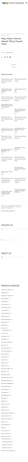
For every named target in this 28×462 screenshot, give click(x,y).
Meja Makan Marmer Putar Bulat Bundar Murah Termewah (7, 150)
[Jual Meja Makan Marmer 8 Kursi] (7, 163)
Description (14, 64)
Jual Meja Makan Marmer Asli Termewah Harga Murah (20, 129)
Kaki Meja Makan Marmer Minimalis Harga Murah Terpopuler (20, 110)
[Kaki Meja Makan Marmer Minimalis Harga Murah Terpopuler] (21, 101)
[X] (7, 57)
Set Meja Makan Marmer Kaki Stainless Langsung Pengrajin (6, 90)
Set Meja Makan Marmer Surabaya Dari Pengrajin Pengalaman (20, 191)
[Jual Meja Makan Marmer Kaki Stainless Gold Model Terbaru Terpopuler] (7, 99)
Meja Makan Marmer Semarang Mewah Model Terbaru (20, 169)
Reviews (14, 67)
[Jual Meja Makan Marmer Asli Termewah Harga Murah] (21, 121)
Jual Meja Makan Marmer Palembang (20, 148)
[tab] (14, 64)
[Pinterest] (10, 57)
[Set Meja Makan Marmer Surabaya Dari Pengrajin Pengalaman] (21, 183)
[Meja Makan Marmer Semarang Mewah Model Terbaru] (21, 161)
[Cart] (26, 3)
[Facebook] (5, 57)
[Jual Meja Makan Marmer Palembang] (21, 140)
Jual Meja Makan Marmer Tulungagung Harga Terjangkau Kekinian (6, 193)
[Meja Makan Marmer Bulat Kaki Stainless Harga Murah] (7, 121)
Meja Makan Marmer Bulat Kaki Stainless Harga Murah (7, 129)
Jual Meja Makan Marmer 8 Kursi (7, 172)
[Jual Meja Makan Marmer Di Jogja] (21, 82)
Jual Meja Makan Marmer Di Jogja (21, 89)
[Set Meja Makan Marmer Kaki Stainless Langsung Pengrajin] (7, 82)
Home (2, 33)
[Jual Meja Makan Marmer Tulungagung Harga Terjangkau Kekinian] (7, 184)
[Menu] (2, 3)
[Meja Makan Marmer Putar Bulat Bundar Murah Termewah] (7, 141)
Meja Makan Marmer (9, 33)
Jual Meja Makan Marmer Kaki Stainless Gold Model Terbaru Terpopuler (7, 106)
